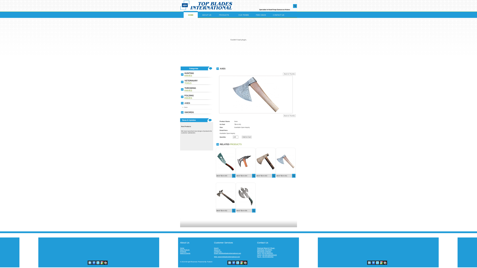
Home (182, 248)
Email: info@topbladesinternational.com (227, 253)
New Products (185, 250)
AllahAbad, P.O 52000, (264, 250)
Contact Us (217, 251)
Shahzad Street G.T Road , (266, 248)
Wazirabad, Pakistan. (264, 251)
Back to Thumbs (289, 74)
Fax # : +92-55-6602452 (265, 257)
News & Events (185, 253)
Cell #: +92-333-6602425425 (267, 255)
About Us (217, 250)
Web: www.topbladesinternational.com (227, 257)
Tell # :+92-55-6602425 (265, 253)
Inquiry (216, 248)
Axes (186, 107)
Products (183, 251)
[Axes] (226, 170)
